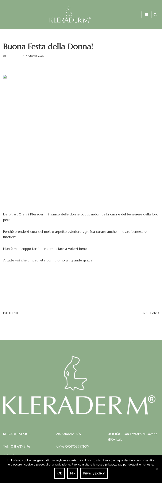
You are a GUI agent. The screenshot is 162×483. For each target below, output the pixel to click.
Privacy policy (94, 473)
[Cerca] (155, 14)
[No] (157, 469)
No (72, 473)
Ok (59, 473)
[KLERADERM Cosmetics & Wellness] (70, 14)
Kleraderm (14, 56)
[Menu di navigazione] (146, 14)
